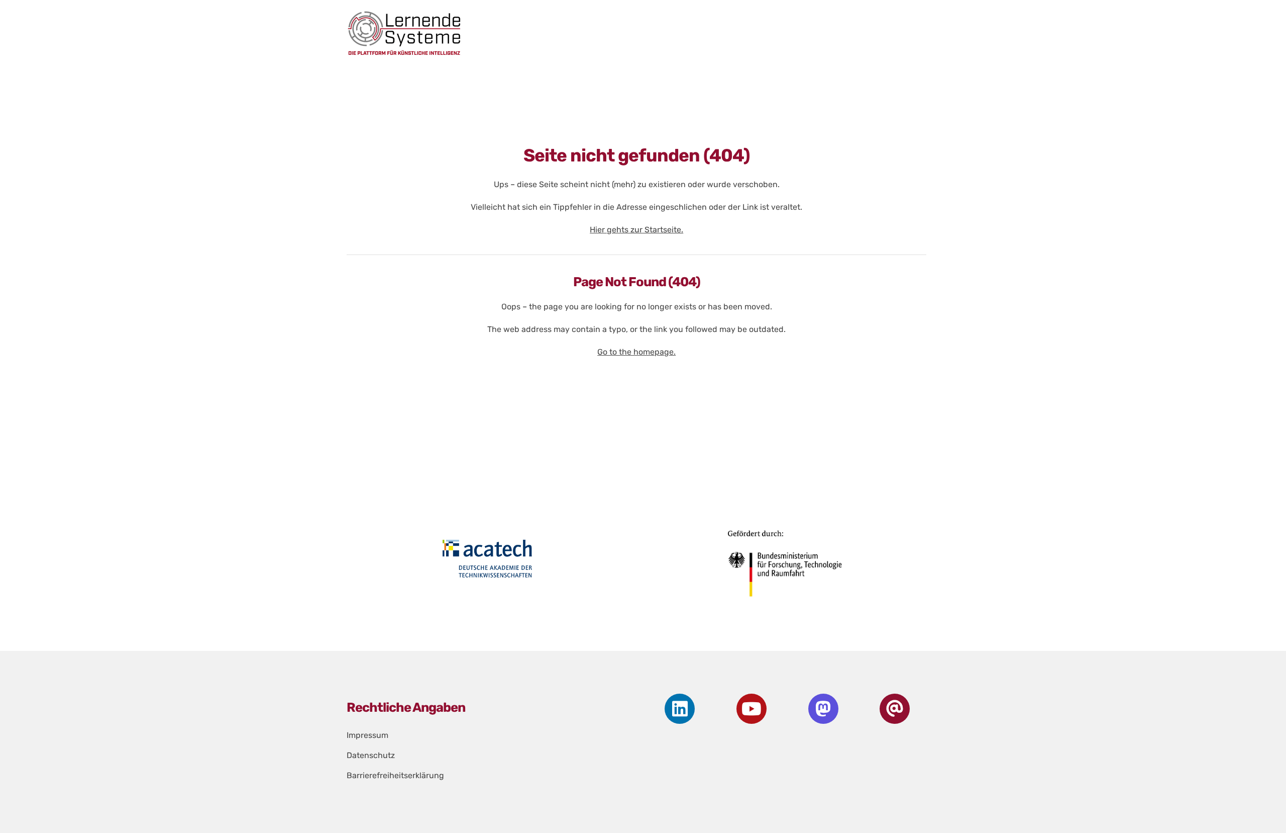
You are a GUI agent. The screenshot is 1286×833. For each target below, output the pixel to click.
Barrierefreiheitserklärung (395, 775)
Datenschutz (371, 755)
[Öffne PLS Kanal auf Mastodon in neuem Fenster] (823, 709)
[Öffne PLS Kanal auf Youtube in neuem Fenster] (751, 709)
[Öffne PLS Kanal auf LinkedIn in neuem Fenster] (679, 709)
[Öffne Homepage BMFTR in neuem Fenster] (786, 567)
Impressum (367, 735)
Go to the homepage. (636, 352)
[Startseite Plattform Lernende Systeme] (628, 33)
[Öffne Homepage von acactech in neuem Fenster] (487, 558)
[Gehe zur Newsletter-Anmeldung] (894, 709)
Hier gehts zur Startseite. (636, 229)
